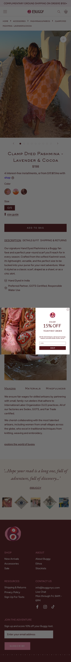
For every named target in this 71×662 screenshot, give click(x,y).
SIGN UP (52, 348)
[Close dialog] (68, 309)
